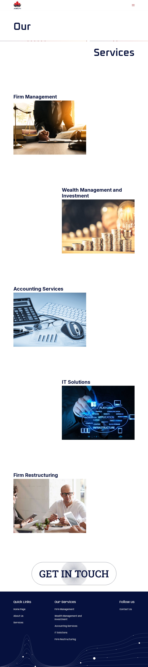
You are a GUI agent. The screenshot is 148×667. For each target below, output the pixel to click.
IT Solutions (61, 633)
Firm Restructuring (65, 639)
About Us (18, 616)
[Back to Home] (17, 5)
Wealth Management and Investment (68, 618)
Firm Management (64, 609)
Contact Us (126, 609)
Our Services (65, 602)
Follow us (127, 602)
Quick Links (22, 602)
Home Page (19, 609)
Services (18, 622)
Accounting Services (66, 626)
